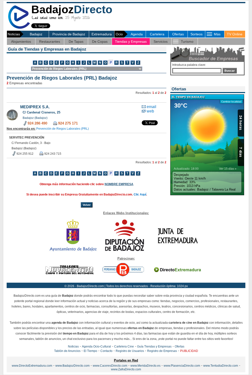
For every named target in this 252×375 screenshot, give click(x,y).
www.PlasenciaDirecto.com (182, 365)
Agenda (137, 34)
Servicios (161, 41)
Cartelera (157, 34)
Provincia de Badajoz (68, 34)
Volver (87, 204)
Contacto (106, 351)
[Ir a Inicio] (19, 28)
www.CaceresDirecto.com (110, 365)
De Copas (100, 41)
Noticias (73, 346)
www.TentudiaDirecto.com (220, 365)
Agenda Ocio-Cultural (96, 346)
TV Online (234, 34)
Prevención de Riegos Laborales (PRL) (62, 128)
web (150, 111)
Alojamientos (21, 41)
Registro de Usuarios (130, 351)
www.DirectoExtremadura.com (32, 365)
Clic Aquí (140, 194)
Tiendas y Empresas (131, 41)
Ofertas (178, 34)
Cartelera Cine (124, 346)
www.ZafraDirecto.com (126, 369)
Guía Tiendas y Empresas (154, 346)
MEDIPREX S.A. (35, 107)
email (151, 107)
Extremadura (102, 34)
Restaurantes (49, 41)
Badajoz (36, 34)
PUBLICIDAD (189, 351)
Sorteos (196, 34)
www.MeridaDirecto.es (145, 365)
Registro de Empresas (162, 351)
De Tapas (76, 41)
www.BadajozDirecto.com (72, 365)
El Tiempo (90, 351)
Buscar (229, 70)
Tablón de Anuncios (67, 351)
